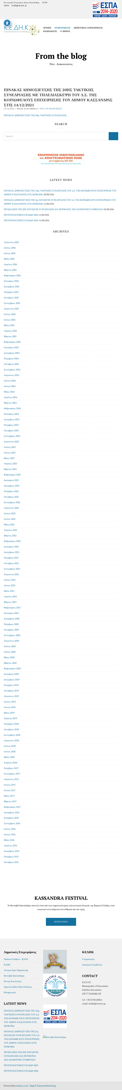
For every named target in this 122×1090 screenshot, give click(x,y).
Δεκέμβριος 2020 (11, 618)
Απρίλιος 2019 (10, 718)
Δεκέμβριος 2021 (11, 552)
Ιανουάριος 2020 (11, 673)
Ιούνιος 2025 (9, 319)
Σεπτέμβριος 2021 (12, 568)
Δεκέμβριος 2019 (11, 679)
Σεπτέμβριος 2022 (12, 502)
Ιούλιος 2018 (10, 745)
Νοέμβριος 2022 (11, 491)
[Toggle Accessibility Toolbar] (7, 23)
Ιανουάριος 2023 (11, 480)
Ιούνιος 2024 (9, 386)
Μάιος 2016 (9, 839)
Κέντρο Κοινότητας (12, 981)
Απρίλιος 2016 (10, 845)
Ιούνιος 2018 (9, 751)
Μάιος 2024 (9, 391)
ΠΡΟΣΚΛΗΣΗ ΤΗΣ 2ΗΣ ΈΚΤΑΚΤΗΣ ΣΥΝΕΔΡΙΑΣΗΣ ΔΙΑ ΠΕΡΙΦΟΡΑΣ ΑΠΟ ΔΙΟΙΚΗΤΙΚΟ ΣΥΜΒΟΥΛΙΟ (53, 209)
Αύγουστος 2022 (11, 507)
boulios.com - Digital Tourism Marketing (36, 1085)
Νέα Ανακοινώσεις (51, 108)
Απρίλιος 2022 (10, 529)
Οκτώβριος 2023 (11, 430)
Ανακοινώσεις (62, 27)
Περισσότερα (61, 922)
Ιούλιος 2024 (10, 380)
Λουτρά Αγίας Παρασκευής (16, 970)
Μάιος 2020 (9, 657)
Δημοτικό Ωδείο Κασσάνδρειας (18, 986)
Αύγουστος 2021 (11, 574)
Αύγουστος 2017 (11, 779)
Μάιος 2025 (9, 325)
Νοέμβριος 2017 (11, 768)
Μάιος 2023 (9, 458)
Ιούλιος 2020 (10, 646)
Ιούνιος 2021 (9, 585)
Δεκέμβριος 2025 (11, 286)
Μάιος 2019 (9, 712)
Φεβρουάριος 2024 (12, 408)
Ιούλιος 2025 (10, 314)
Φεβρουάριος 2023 (12, 474)
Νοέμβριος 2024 (11, 358)
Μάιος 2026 (9, 258)
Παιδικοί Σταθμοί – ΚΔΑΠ (16, 959)
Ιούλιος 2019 (10, 701)
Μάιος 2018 (9, 757)
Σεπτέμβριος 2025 (12, 303)
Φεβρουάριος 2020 (12, 668)
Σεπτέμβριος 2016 (12, 823)
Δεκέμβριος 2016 (11, 812)
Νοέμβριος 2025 (11, 292)
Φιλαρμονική (10, 992)
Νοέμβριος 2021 (11, 557)
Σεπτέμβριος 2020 (12, 635)
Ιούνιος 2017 (9, 790)
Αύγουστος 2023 (11, 441)
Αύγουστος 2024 (11, 375)
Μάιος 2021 (9, 590)
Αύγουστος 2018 (11, 740)
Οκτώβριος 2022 (11, 496)
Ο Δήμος (65, 31)
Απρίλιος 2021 (10, 596)
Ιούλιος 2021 (10, 579)
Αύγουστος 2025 (11, 308)
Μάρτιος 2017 (10, 801)
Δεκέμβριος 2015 (11, 851)
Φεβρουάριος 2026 (12, 275)
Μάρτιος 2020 (10, 662)
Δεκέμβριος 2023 (11, 419)
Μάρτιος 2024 (10, 402)
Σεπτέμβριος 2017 (12, 773)
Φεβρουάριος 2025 (12, 341)
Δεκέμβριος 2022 (11, 485)
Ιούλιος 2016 (10, 828)
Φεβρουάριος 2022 (12, 541)
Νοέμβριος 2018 (11, 723)
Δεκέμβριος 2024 (11, 352)
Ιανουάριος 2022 (11, 546)
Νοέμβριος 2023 (11, 424)
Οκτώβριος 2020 (11, 629)
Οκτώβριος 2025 (11, 297)
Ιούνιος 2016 (9, 834)
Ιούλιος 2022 (10, 513)
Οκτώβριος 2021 (11, 563)
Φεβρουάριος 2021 (12, 607)
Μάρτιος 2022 (10, 535)
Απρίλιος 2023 (10, 463)
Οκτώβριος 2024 (11, 363)
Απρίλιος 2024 (10, 397)
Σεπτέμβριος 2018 (12, 734)
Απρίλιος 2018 (10, 762)
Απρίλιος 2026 (10, 264)
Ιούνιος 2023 (9, 452)
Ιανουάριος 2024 (11, 413)
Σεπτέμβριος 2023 (12, 435)
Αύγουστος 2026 (11, 242)
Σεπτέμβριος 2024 (12, 369)
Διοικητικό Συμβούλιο (92, 964)
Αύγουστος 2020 (11, 640)
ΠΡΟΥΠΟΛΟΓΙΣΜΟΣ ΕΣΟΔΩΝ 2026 (21, 214)
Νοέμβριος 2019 (11, 685)
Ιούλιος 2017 (10, 784)
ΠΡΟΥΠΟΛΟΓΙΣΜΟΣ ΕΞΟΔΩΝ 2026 (21, 220)
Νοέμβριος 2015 (11, 856)
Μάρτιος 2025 (10, 336)
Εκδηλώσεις (50, 31)
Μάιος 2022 (9, 524)
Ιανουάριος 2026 (11, 280)
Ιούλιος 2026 (10, 247)
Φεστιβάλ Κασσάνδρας (14, 975)
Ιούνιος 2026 (9, 253)
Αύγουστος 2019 (11, 696)
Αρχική (47, 27)
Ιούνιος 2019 (9, 707)
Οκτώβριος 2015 (11, 862)
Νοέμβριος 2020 (11, 624)
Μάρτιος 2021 (10, 601)
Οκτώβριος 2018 (11, 729)
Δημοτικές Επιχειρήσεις (88, 27)
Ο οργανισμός (88, 959)
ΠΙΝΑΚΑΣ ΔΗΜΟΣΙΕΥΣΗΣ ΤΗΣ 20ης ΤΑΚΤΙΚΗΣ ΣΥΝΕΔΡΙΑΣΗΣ (35, 115)
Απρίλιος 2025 (10, 330)
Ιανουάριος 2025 (11, 347)
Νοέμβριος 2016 (11, 817)
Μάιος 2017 (9, 795)
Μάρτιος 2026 (10, 269)
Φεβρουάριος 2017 (12, 806)
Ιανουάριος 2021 (11, 613)
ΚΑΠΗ (7, 964)
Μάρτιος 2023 (10, 469)
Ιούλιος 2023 (10, 447)
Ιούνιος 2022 (9, 518)
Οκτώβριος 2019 (11, 690)
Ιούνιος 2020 (9, 651)
